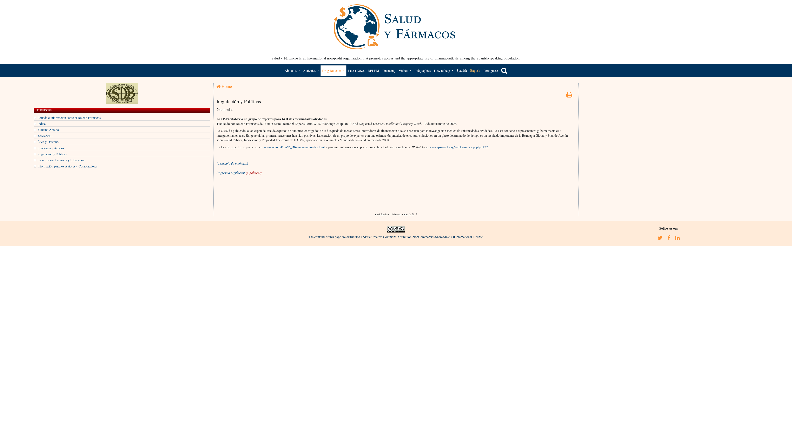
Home (226, 86)
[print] (569, 96)
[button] (504, 70)
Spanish (462, 70)
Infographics (423, 70)
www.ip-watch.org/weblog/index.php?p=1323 (459, 147)
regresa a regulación (240, 172)
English (475, 70)
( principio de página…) (232, 163)
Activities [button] (309, 70)
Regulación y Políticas (52, 154)
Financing (388, 70)
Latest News (356, 70)
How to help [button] (442, 70)
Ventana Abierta (48, 129)
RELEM (373, 70)
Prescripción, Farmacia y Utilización (61, 160)
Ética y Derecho (48, 142)
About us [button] (291, 70)
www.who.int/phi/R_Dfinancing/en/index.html (294, 147)
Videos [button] (404, 70)
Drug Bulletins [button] (332, 70)
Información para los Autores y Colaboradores (68, 166)
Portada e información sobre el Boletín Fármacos (69, 117)
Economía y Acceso (51, 148)
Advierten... (45, 136)
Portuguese (490, 70)
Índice (42, 123)
